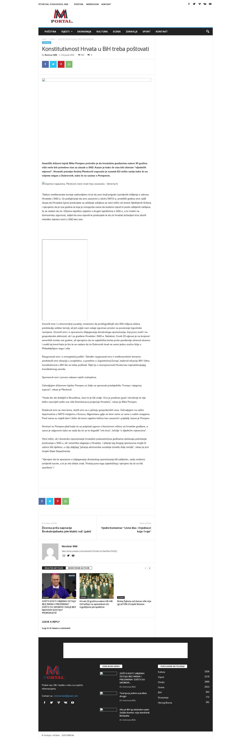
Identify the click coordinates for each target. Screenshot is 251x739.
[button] (207, 31)
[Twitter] (194, 4)
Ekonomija (84, 31)
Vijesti (65, 31)
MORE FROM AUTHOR (78, 568)
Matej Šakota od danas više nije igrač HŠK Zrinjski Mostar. (134, 603)
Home (44, 39)
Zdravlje (131, 31)
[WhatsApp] (69, 64)
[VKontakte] (205, 4)
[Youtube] (210, 4)
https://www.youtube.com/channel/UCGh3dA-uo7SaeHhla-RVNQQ (89, 551)
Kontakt (106, 4)
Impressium (92, 4)
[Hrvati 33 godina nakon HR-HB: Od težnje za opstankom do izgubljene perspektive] (97, 586)
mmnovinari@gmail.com (66, 696)
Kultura (102, 31)
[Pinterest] (61, 64)
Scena (117, 31)
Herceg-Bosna (165, 702)
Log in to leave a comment (56, 628)
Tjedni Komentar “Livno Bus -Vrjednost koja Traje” (126, 529)
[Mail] (64, 556)
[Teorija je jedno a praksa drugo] (108, 698)
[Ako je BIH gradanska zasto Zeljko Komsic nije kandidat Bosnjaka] (108, 714)
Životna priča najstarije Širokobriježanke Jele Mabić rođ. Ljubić (66, 529)
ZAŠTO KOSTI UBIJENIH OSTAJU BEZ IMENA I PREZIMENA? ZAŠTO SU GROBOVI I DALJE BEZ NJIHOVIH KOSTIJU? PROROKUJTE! (59, 607)
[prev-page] (145, 568)
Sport (147, 31)
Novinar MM (51, 55)
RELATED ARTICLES (54, 568)
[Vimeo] (200, 4)
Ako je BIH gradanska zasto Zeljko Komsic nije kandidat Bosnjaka (135, 712)
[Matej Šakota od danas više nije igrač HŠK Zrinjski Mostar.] (134, 586)
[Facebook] (189, 4)
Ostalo (52, 39)
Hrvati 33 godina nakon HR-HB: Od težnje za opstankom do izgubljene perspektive (96, 604)
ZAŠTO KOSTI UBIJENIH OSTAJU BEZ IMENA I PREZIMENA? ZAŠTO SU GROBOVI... (132, 678)
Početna (78, 4)
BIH (160, 692)
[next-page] (149, 568)
